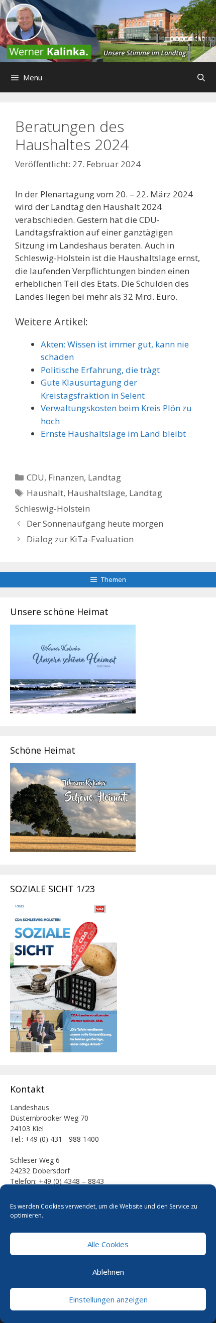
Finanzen (66, 477)
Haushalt (45, 493)
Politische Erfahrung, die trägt (100, 370)
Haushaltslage (96, 493)
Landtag (104, 477)
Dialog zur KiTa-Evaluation (80, 539)
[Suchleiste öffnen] (201, 77)
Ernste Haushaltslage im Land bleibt (113, 433)
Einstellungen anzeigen (108, 1299)
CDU (35, 477)
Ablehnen (108, 1272)
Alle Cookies (108, 1244)
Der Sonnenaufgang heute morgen (95, 523)
